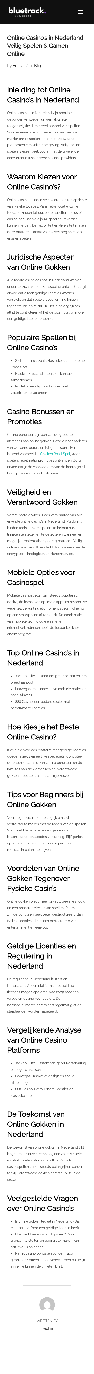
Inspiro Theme (36, 1365)
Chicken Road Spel (55, 454)
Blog (38, 66)
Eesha (18, 66)
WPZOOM (61, 1365)
